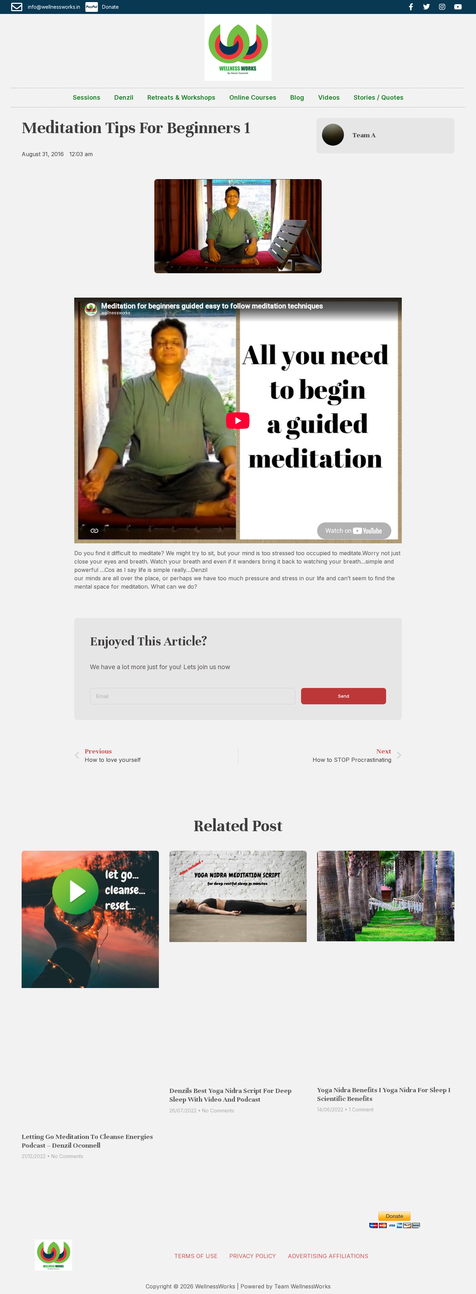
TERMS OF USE (195, 1256)
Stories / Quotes (379, 97)
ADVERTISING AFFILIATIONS (328, 1256)
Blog (297, 97)
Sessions (86, 97)
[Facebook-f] (411, 7)
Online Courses (252, 97)
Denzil (123, 97)
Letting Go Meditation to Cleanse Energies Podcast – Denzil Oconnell (87, 1141)
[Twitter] (426, 7)
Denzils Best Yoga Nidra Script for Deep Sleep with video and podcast (230, 1095)
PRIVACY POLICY (252, 1256)
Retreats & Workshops (181, 97)
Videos (329, 97)
